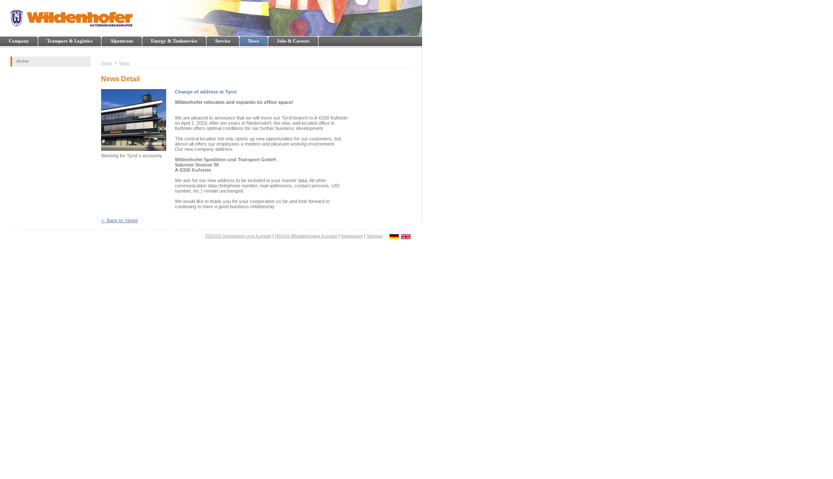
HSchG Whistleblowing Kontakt (306, 235)
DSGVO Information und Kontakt (238, 235)
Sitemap (375, 235)
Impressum (352, 235)
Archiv (22, 61)
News (253, 40)
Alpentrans (121, 40)
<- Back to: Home (119, 220)
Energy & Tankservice (174, 40)
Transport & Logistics (69, 40)
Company (19, 40)
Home (106, 63)
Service (222, 40)
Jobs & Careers (293, 40)
